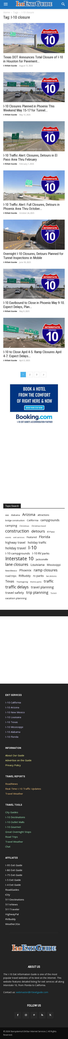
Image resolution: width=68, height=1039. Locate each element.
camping (11, 525)
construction (17, 531)
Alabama (15, 515)
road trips (10, 575)
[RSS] (42, 1015)
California (32, 520)
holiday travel (15, 548)
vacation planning (16, 598)
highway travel (15, 542)
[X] (50, 1015)
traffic (48, 581)
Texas (9, 581)
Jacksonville (42, 559)
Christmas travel (39, 526)
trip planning (37, 592)
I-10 (32, 547)
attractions (43, 514)
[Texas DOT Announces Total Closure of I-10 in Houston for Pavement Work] (34, 38)
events (8, 537)
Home (6, 12)
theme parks (35, 582)
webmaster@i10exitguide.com (32, 992)
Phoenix (25, 570)
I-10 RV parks (40, 553)
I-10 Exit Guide (10, 65)
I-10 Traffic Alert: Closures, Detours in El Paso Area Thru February (30, 157)
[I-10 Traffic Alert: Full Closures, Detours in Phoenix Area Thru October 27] (34, 185)
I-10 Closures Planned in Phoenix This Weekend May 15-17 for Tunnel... (28, 108)
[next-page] (43, 374)
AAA (7, 515)
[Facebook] (18, 1015)
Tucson (54, 593)
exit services (18, 537)
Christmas (24, 526)
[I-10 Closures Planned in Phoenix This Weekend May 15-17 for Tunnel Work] (34, 87)
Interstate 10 (19, 558)
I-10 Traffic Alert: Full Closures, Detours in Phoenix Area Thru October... (31, 207)
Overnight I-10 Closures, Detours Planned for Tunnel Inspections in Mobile (33, 256)
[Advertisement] (34, 462)
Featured (32, 537)
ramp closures (45, 570)
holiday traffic (37, 542)
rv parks (38, 575)
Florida (44, 537)
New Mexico (11, 570)
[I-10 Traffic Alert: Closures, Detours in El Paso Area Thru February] (34, 136)
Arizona (28, 514)
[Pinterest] (34, 1015)
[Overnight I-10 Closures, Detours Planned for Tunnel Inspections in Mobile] (34, 235)
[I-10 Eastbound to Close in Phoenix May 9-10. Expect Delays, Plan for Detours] (34, 284)
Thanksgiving (22, 582)
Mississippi (54, 565)
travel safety (14, 592)
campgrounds (50, 520)
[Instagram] (26, 1015)
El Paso (51, 531)
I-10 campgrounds (17, 553)
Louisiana (38, 564)
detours (38, 531)
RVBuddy (25, 575)
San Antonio (51, 576)
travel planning (42, 587)
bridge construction (15, 520)
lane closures (16, 564)
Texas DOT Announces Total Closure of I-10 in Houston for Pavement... (33, 59)
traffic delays (17, 587)
